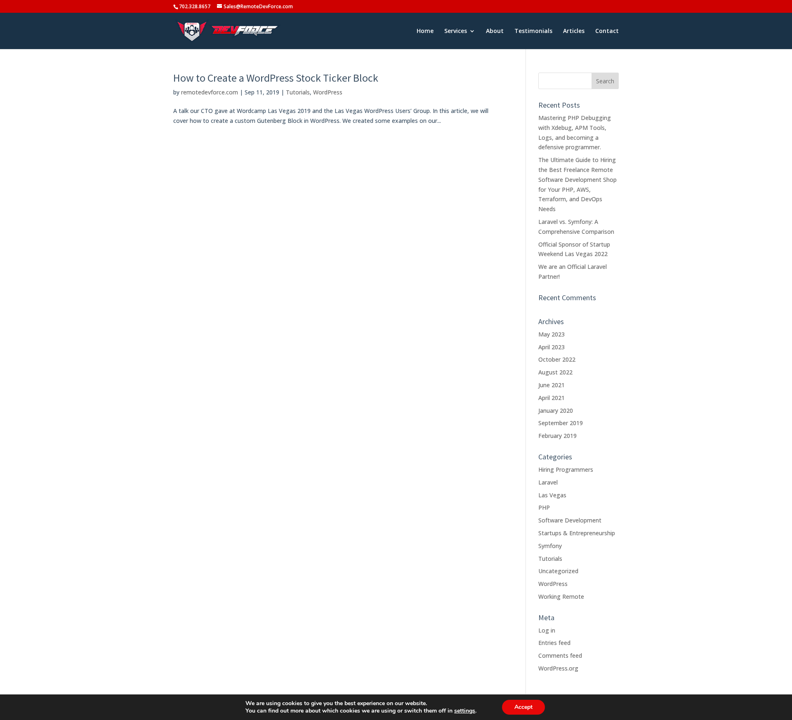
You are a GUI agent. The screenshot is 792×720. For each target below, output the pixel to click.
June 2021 (551, 385)
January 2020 (555, 410)
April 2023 (551, 347)
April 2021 (551, 398)
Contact (607, 31)
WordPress (327, 92)
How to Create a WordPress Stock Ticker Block (275, 78)
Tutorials (298, 92)
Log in (546, 630)
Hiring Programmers (565, 469)
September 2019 (560, 423)
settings (464, 711)
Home (425, 31)
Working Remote (561, 596)
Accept (523, 707)
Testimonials (533, 31)
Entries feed (554, 643)
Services (455, 31)
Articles (574, 31)
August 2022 (555, 372)
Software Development (569, 520)
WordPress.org (558, 668)
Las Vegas (552, 495)
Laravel (548, 482)
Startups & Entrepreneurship (576, 533)
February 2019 (557, 436)
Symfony (550, 546)
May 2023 (551, 334)
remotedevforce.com (209, 92)
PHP (544, 507)
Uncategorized (558, 571)
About (495, 31)
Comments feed (560, 655)
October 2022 (556, 359)
